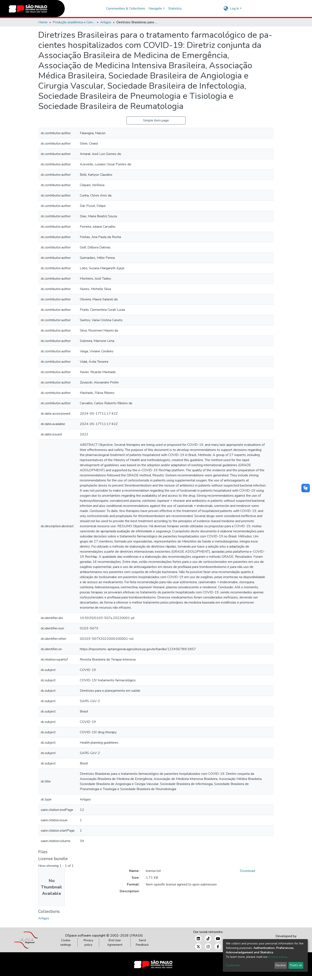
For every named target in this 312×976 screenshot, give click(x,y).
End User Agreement (114, 942)
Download (247, 871)
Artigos (105, 22)
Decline (280, 965)
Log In (234, 8)
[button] (226, 8)
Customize (233, 965)
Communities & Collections (125, 8)
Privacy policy (88, 942)
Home (43, 22)
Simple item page (156, 120)
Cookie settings (65, 942)
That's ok (296, 965)
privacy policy (277, 957)
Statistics (175, 8)
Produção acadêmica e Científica (74, 22)
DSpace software (78, 935)
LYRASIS (136, 935)
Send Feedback (142, 942)
